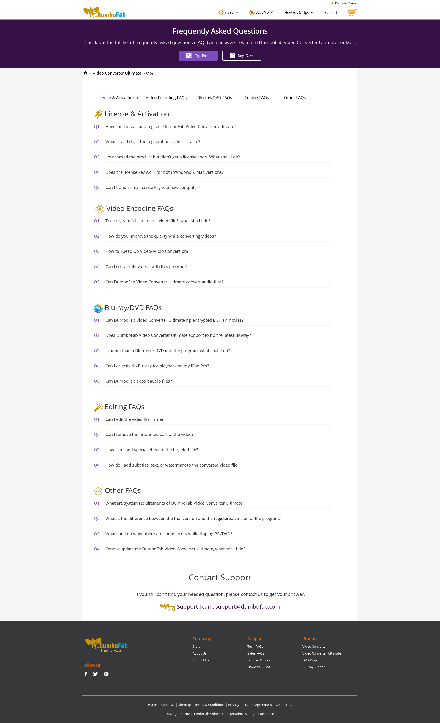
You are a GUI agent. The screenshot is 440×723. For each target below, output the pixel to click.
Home (152, 704)
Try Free (201, 55)
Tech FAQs (255, 646)
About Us (199, 653)
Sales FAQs (256, 653)
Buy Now (245, 55)
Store (196, 646)
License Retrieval (260, 660)
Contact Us (200, 660)
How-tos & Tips (297, 12)
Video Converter (314, 646)
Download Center (346, 3)
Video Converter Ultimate (117, 73)
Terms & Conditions (210, 704)
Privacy (233, 704)
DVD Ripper (311, 660)
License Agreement (257, 704)
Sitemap (184, 704)
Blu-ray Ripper (313, 667)
